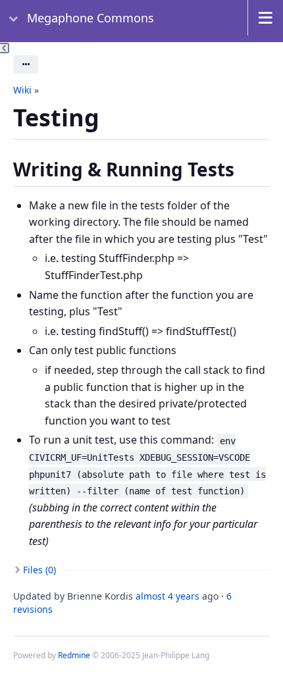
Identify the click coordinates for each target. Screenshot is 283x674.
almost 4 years (167, 596)
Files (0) (39, 569)
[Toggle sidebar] (4, 48)
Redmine (74, 655)
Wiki (22, 90)
